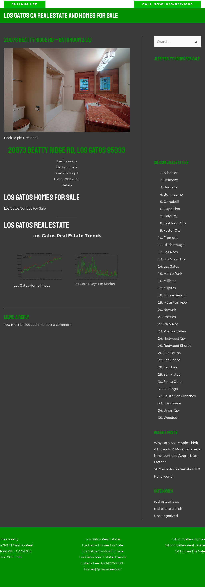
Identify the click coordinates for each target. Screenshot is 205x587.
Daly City (170, 216)
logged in (32, 325)
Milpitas (170, 288)
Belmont (171, 180)
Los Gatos (171, 266)
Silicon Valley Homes (188, 539)
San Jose (170, 367)
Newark (170, 310)
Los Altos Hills (174, 259)
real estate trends (168, 509)
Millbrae (170, 281)
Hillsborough (174, 245)
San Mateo (172, 374)
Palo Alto (171, 324)
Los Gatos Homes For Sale (42, 197)
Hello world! (163, 476)
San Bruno (172, 353)
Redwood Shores (177, 346)
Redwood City (175, 338)
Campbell (171, 202)
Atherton (171, 173)
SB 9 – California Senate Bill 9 (177, 469)
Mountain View (176, 302)
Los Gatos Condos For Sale (25, 208)
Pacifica (170, 317)
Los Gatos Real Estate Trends (66, 235)
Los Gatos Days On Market (95, 284)
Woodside (171, 418)
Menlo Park (173, 274)
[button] (24, 4)
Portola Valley (175, 331)
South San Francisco (180, 396)
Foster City (172, 230)
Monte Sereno (175, 295)
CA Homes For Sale (190, 551)
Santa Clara (173, 382)
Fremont (171, 238)
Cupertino (172, 209)
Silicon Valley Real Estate (185, 545)
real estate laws (166, 501)
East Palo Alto (175, 223)
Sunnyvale (172, 403)
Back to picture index (21, 138)
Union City (172, 410)
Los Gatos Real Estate (36, 225)
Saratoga (171, 389)
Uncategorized (166, 516)
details (67, 185)
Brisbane (171, 187)
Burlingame (173, 194)
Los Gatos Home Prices (32, 285)
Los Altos (171, 252)
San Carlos (172, 360)
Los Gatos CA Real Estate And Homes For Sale (61, 15)
